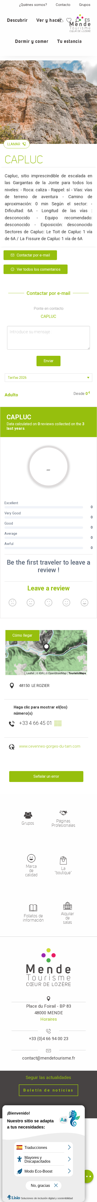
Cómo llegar (22, 635)
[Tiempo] (61, 20)
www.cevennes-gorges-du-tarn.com (49, 746)
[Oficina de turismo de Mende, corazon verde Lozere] (80, 23)
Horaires (48, 1019)
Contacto (63, 5)
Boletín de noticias (48, 1090)
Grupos (84, 5)
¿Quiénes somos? (33, 5)
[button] (17, 23)
